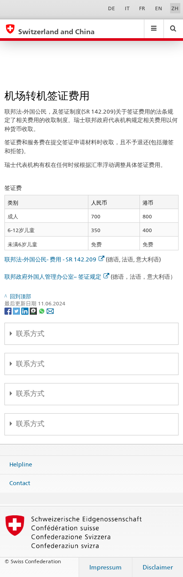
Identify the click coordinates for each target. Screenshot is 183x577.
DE (111, 8)
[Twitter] (17, 310)
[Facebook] (8, 310)
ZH (175, 8)
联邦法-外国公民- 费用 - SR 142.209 (50, 259)
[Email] (50, 310)
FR (142, 8)
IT (127, 8)
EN (158, 8)
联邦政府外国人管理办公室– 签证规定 (52, 276)
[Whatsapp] (42, 310)
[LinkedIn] (25, 310)
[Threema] (34, 310)
